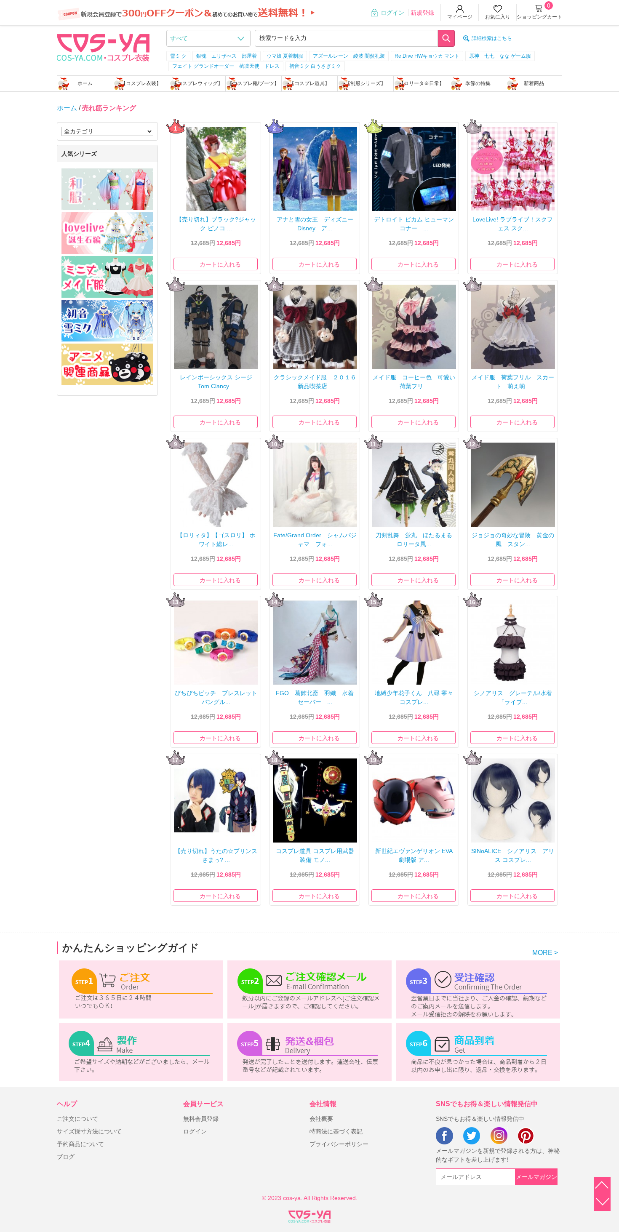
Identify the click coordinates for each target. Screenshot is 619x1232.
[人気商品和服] (107, 189)
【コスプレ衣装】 (141, 83)
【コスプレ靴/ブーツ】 (253, 83)
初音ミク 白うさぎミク (315, 66)
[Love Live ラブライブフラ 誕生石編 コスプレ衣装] (107, 233)
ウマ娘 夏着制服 (285, 56)
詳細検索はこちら (492, 38)
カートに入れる (220, 264)
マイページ (459, 17)
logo (103, 47)
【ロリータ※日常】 (421, 83)
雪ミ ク (178, 56)
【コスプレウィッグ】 (197, 83)
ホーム (85, 83)
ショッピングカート (539, 17)
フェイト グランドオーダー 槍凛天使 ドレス (226, 66)
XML (309, 1215)
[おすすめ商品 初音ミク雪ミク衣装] (107, 320)
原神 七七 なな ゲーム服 (500, 56)
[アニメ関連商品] (107, 364)
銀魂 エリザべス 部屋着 (226, 56)
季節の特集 (478, 83)
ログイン (392, 12)
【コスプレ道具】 (309, 83)
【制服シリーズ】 (365, 83)
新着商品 (534, 83)
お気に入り (497, 17)
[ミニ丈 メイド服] (107, 277)
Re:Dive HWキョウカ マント (427, 56)
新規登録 (422, 12)
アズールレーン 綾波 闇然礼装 (349, 56)
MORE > (545, 952)
